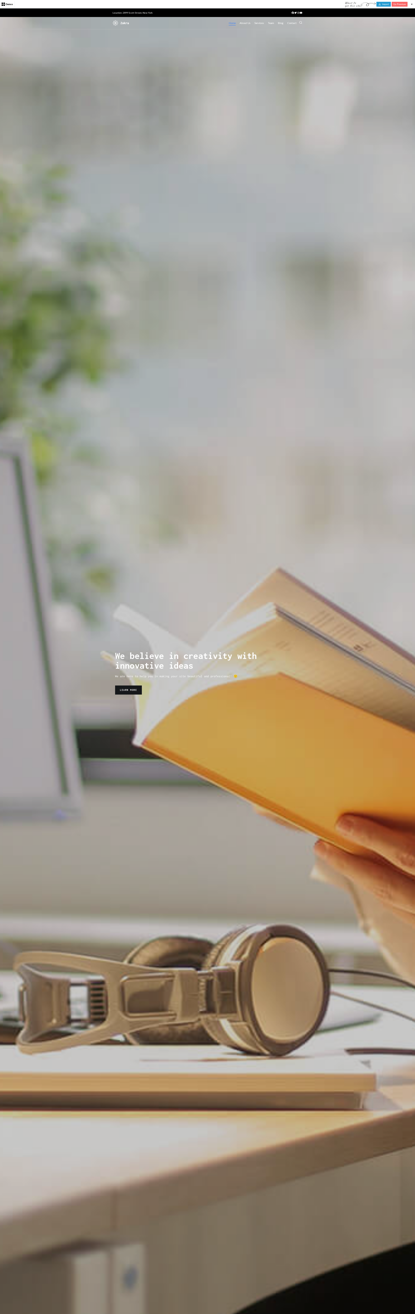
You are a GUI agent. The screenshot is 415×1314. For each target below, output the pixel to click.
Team (271, 22)
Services (259, 22)
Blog (280, 22)
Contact (291, 22)
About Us (245, 22)
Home (232, 22)
